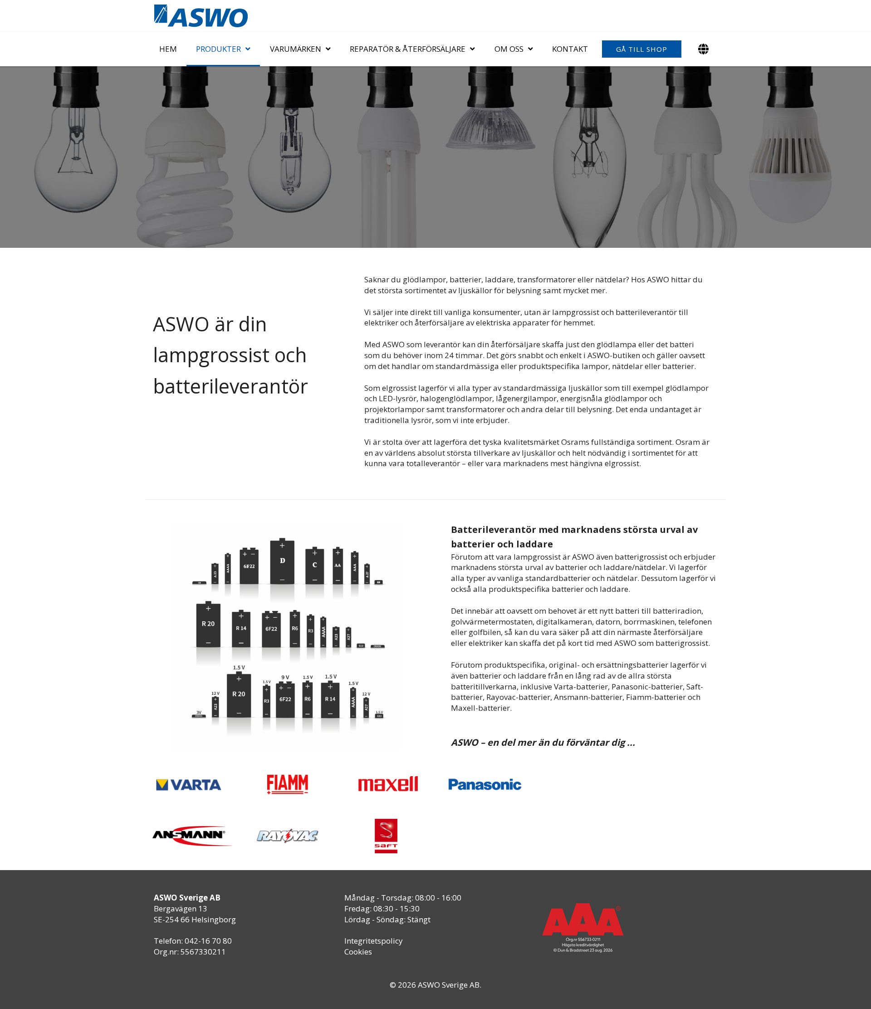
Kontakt (570, 49)
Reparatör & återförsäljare (407, 49)
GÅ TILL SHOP (641, 49)
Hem (168, 49)
